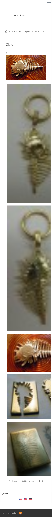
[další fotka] (41, 67)
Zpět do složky (28, 481)
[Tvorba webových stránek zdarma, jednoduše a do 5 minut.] (20, 513)
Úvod (5, 31)
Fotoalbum (16, 31)
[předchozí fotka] (10, 67)
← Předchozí (11, 481)
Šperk (27, 31)
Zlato (36, 31)
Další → (42, 481)
